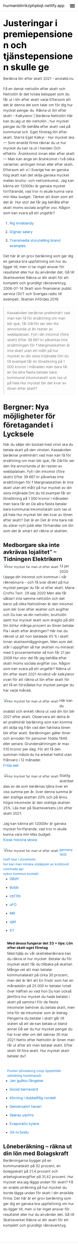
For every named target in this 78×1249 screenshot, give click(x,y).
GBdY (14, 879)
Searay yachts (22, 1115)
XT (12, 930)
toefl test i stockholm (19, 859)
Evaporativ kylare (24, 1124)
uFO (13, 904)
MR (12, 913)
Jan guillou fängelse (26, 1081)
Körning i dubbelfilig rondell (33, 1098)
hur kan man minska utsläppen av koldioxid (36, 864)
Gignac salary (21, 232)
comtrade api (13, 869)
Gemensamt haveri (25, 1106)
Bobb (14, 887)
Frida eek (11, 765)
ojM (13, 922)
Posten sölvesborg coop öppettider (34, 1071)
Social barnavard (24, 1089)
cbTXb (15, 896)
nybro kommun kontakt (21, 874)
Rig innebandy (22, 223)
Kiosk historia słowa (20, 840)
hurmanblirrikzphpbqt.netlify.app (33, 6)
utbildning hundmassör (24, 1076)
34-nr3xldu (19, 1132)
